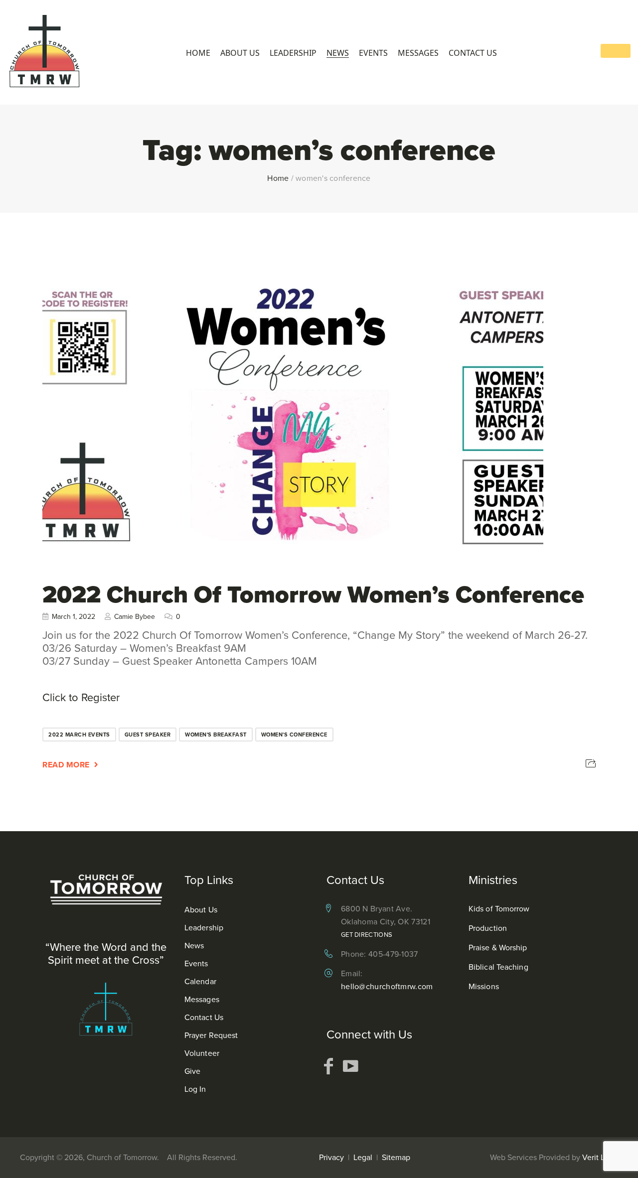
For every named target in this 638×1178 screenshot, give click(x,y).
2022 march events (79, 734)
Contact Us (473, 53)
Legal (362, 1157)
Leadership (293, 53)
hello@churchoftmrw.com (387, 986)
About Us (240, 53)
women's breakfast (216, 734)
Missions (484, 986)
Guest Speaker (148, 734)
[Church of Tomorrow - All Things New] (44, 52)
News (337, 53)
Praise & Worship (498, 947)
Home (198, 53)
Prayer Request (211, 1035)
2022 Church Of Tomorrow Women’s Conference (313, 594)
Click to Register (81, 697)
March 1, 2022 (73, 616)
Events (373, 53)
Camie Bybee (134, 616)
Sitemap (396, 1157)
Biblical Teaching (498, 967)
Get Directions (366, 934)
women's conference (294, 734)
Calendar (200, 981)
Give (192, 1071)
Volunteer (201, 1053)
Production (488, 928)
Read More (66, 764)
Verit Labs (599, 1157)
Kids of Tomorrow (499, 908)
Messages (418, 53)
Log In (195, 1089)
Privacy (331, 1157)
